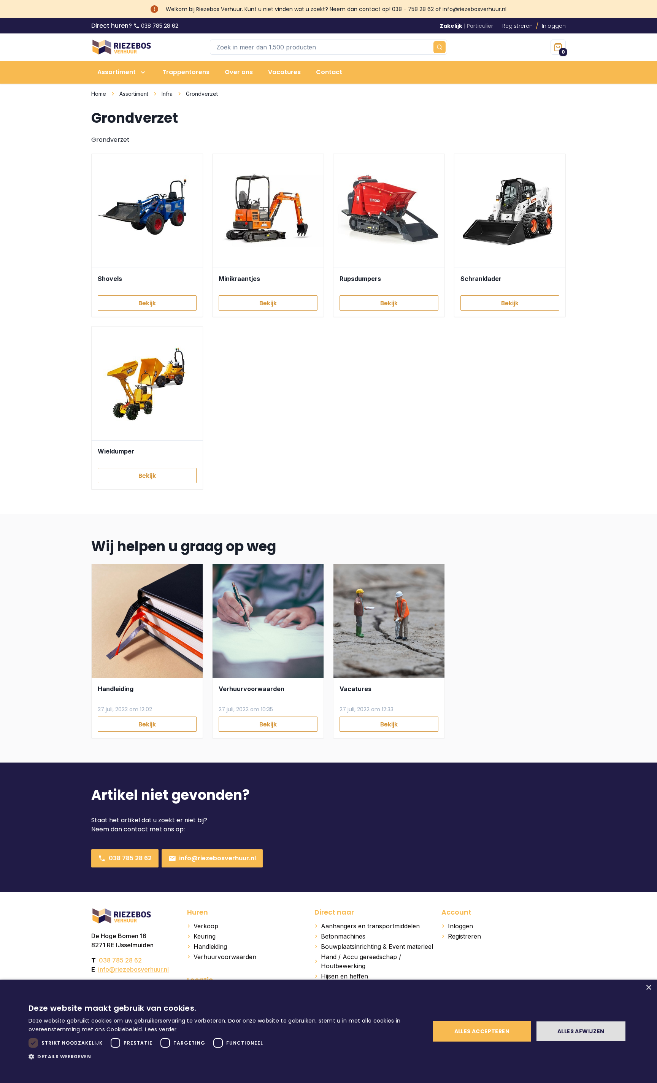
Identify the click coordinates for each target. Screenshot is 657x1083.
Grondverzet (202, 93)
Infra (167, 93)
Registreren (517, 26)
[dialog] (328, 1031)
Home (98, 93)
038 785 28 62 (130, 858)
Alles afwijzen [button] (581, 1031)
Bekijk (147, 303)
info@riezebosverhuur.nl (217, 858)
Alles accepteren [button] (481, 1031)
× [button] (648, 988)
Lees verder (160, 1029)
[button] (224, 1056)
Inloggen (554, 26)
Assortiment (133, 93)
